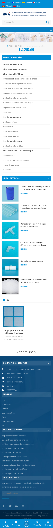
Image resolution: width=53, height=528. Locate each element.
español (29, 2)
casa (4, 400)
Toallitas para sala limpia (12, 473)
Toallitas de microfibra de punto (15, 460)
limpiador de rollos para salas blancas (17, 93)
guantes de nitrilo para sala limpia (16, 160)
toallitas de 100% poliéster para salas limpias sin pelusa (33, 281)
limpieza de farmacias (13, 141)
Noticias (5, 408)
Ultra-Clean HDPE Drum (13, 74)
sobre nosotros (8, 413)
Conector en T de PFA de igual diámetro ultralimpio (33, 225)
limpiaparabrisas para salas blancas (20, 79)
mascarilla (7, 170)
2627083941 (12, 390)
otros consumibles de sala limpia (18, 150)
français (18, 2)
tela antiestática (9, 155)
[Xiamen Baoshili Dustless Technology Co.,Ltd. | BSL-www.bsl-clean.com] (26, 13)
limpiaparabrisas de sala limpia (14, 108)
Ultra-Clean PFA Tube (12, 64)
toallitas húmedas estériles (13, 146)
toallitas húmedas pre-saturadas (15, 98)
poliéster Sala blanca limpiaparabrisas (18, 444)
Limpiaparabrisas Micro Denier (14, 456)
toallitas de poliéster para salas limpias (17, 84)
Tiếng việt (9, 6)
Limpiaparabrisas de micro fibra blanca (18, 465)
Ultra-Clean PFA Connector (15, 69)
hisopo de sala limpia (11, 165)
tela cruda (7, 112)
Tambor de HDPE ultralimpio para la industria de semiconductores (35, 188)
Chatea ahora (26, 524)
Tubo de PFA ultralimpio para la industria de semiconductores (33, 207)
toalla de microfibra (10, 132)
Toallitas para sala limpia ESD (14, 448)
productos (6, 404)
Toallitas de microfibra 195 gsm (15, 469)
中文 (18, 6)
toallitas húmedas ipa (11, 136)
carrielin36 (11, 386)
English (8, 2)
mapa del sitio (8, 421)
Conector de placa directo (31, 261)
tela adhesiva (8, 127)
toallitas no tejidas (10, 122)
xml (3, 425)
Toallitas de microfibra (11, 452)
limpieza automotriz (12, 117)
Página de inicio (15, 46)
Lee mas (23, 193)
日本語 (38, 2)
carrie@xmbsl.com (15, 381)
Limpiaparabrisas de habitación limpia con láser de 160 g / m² (13, 332)
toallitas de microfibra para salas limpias (18, 88)
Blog (4, 417)
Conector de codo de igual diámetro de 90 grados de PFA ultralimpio (33, 244)
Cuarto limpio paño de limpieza (15, 440)
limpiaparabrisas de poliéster (14, 435)
